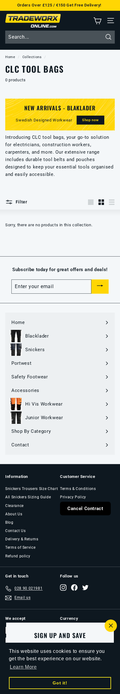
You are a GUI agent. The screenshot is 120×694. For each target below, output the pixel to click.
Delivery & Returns (21, 539)
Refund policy (17, 556)
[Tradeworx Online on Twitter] (85, 587)
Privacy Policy (73, 497)
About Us (13, 514)
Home (10, 57)
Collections (32, 57)
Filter (20, 201)
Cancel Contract (85, 508)
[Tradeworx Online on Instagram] (63, 587)
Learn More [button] (23, 667)
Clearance (14, 506)
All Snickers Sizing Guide (28, 497)
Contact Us (15, 531)
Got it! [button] (60, 682)
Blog (9, 522)
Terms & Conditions (78, 489)
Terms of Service (20, 547)
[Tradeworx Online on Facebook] (74, 587)
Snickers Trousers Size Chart (31, 489)
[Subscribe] (100, 286)
